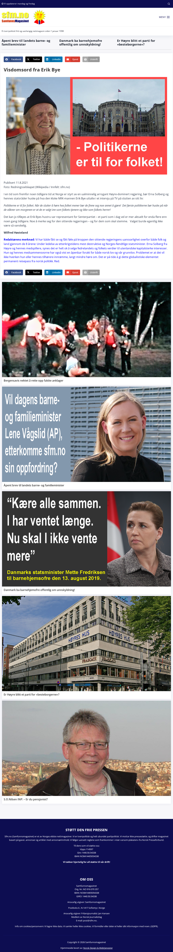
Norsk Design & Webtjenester (98, 947)
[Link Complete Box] (86, 333)
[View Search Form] (168, 3)
